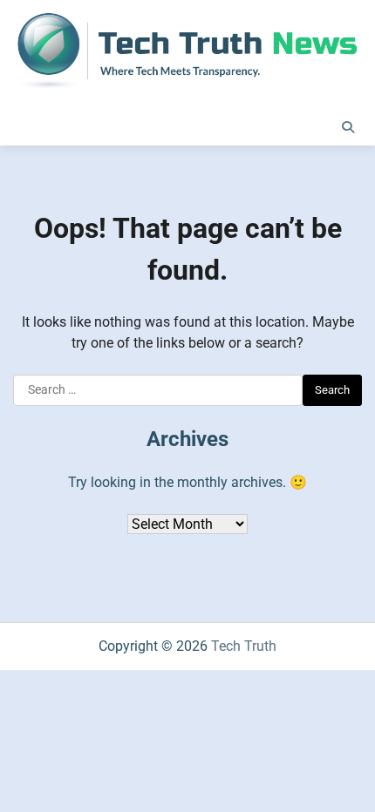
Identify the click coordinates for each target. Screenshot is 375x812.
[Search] (348, 127)
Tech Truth (243, 646)
